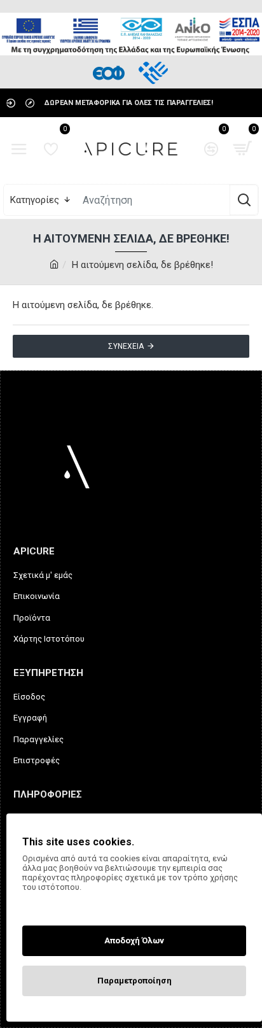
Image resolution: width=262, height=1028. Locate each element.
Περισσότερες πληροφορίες (75, 903)
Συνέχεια (126, 346)
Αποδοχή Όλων (134, 940)
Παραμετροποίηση (134, 980)
